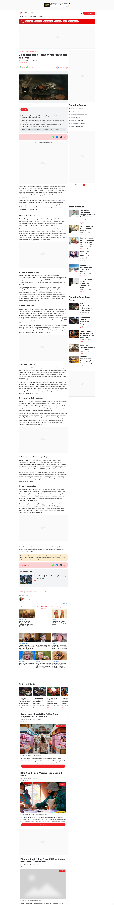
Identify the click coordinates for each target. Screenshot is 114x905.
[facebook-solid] (56, 137)
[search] (81, 13)
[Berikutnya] (68, 682)
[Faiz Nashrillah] (21, 599)
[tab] (24, 109)
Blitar (59, 200)
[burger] (94, 16)
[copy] (65, 137)
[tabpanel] (43, 123)
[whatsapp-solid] (52, 137)
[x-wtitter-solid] (61, 137)
